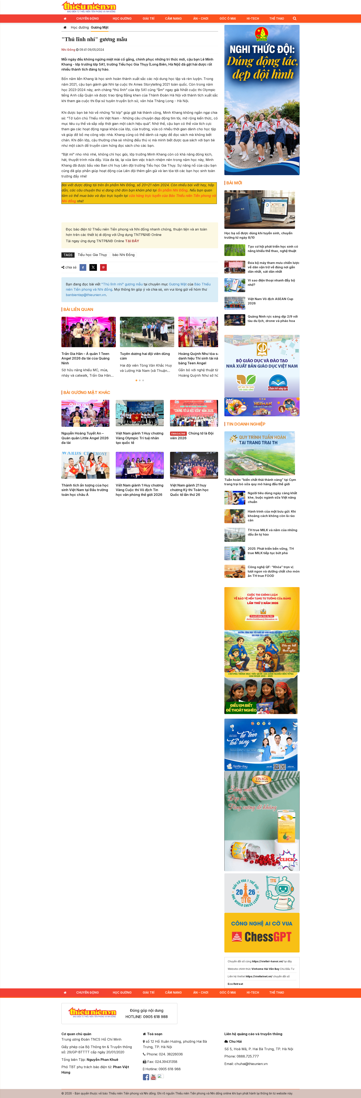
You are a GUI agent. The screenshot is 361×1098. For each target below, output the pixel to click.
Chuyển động (87, 18)
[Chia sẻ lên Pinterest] (103, 267)
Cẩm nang (173, 18)
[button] (295, 18)
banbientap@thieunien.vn (86, 295)
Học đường (122, 18)
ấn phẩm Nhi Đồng (173, 190)
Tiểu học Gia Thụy (92, 255)
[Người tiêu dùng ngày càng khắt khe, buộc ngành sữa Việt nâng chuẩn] (234, 497)
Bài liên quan (78, 309)
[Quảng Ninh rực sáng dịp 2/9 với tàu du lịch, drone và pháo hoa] (234, 320)
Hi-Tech (253, 18)
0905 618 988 (155, 1016)
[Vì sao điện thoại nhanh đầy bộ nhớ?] (234, 285)
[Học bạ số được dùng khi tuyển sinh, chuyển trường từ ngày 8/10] (259, 209)
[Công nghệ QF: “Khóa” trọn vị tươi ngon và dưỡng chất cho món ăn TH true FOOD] (234, 571)
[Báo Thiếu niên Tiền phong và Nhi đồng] (88, 7)
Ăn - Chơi (200, 18)
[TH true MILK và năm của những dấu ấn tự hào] (234, 534)
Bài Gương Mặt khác (87, 392)
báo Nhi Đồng (123, 255)
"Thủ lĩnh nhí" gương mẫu (122, 284)
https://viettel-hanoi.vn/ (267, 961)
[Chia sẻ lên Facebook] (83, 267)
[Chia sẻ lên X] (93, 267)
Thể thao (276, 18)
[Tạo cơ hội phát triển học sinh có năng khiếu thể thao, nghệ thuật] (234, 250)
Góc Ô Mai (228, 18)
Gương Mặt (99, 27)
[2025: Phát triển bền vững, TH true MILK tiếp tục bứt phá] (234, 553)
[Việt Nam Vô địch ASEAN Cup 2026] (234, 303)
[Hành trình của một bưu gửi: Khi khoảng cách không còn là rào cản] (234, 516)
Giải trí (148, 18)
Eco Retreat (235, 983)
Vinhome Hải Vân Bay (265, 968)
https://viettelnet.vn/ (259, 976)
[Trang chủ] (65, 27)
